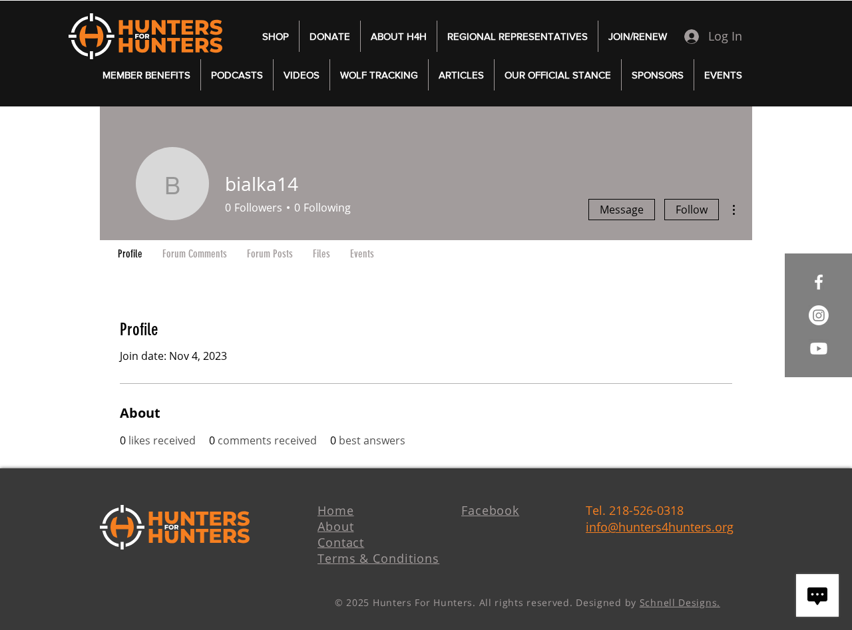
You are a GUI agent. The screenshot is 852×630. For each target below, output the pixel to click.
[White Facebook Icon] (819, 282)
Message (622, 209)
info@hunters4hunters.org (660, 527)
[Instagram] (819, 315)
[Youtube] (819, 349)
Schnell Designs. (680, 602)
